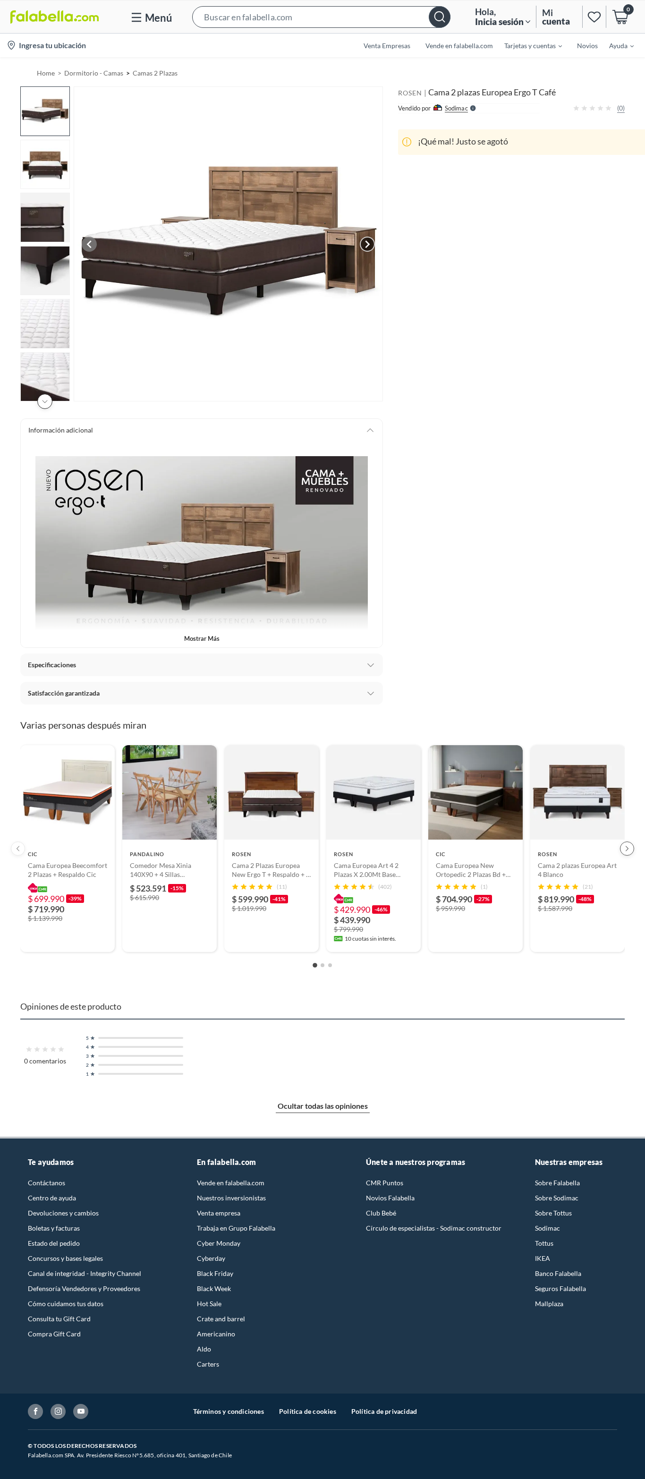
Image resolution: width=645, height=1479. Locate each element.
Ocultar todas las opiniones (323, 1105)
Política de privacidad (384, 1411)
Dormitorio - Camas (93, 73)
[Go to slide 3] (330, 965)
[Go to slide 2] (322, 965)
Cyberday (211, 1258)
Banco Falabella (558, 1273)
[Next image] (367, 244)
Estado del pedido (54, 1243)
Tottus (544, 1243)
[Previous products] (18, 849)
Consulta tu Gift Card (59, 1319)
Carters (208, 1364)
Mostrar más (202, 638)
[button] (321, 16)
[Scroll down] (44, 401)
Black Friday (215, 1273)
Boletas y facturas (54, 1228)
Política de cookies (307, 1411)
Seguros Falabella (560, 1288)
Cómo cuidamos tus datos (65, 1304)
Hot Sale (209, 1304)
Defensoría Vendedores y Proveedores (84, 1288)
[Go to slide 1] (315, 965)
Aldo (204, 1349)
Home (46, 73)
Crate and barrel (221, 1319)
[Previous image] (89, 244)
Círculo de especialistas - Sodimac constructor (433, 1228)
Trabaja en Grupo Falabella (236, 1228)
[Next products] (627, 849)
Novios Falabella (390, 1198)
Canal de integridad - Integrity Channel (84, 1273)
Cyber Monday (218, 1243)
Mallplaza (549, 1304)
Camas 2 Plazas (155, 73)
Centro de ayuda (52, 1198)
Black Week (214, 1288)
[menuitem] (527, 45)
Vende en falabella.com (230, 1183)
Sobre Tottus (553, 1213)
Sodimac (547, 1228)
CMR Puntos (384, 1183)
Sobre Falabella (557, 1183)
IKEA (542, 1258)
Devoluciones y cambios (63, 1213)
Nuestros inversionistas (231, 1198)
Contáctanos (46, 1183)
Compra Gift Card (54, 1334)
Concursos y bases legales (65, 1258)
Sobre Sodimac (556, 1198)
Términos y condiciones (228, 1411)
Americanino (216, 1334)
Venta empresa (218, 1213)
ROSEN (410, 93)
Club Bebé (381, 1213)
